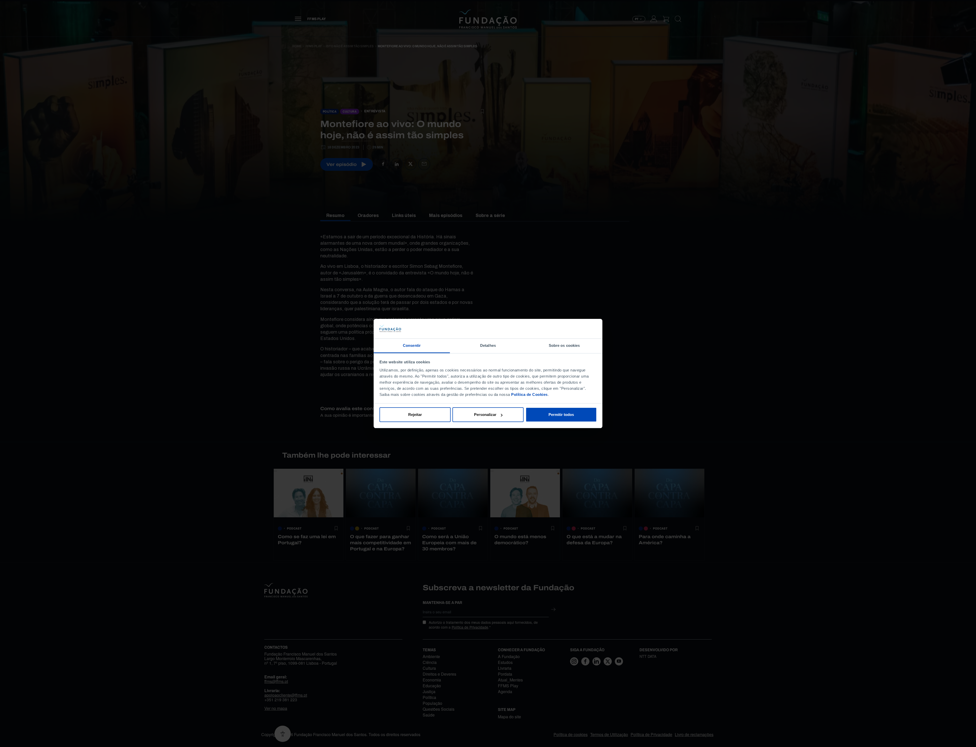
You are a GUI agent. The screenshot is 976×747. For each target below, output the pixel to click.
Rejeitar (415, 414)
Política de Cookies (529, 394)
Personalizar (485, 414)
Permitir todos (561, 414)
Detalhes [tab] (488, 345)
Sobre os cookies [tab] (564, 345)
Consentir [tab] (412, 345)
